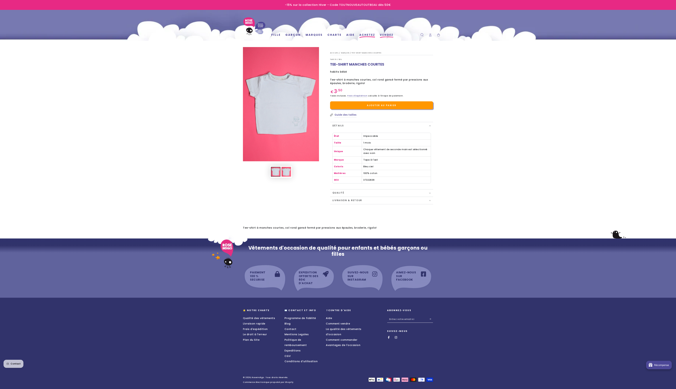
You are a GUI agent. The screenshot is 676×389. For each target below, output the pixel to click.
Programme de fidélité (300, 318)
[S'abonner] (431, 319)
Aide (329, 318)
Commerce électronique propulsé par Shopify (268, 382)
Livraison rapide (254, 323)
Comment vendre (338, 323)
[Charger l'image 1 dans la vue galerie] (275, 172)
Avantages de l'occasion (343, 345)
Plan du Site (251, 340)
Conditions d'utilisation (301, 361)
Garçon (345, 53)
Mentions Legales (296, 334)
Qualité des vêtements (259, 318)
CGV (287, 356)
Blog (287, 323)
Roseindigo (258, 377)
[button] (422, 34)
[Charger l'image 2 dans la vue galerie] (286, 172)
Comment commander (341, 340)
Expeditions (292, 350)
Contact (290, 329)
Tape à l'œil (336, 59)
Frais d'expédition (357, 95)
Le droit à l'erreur (255, 334)
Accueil (334, 53)
